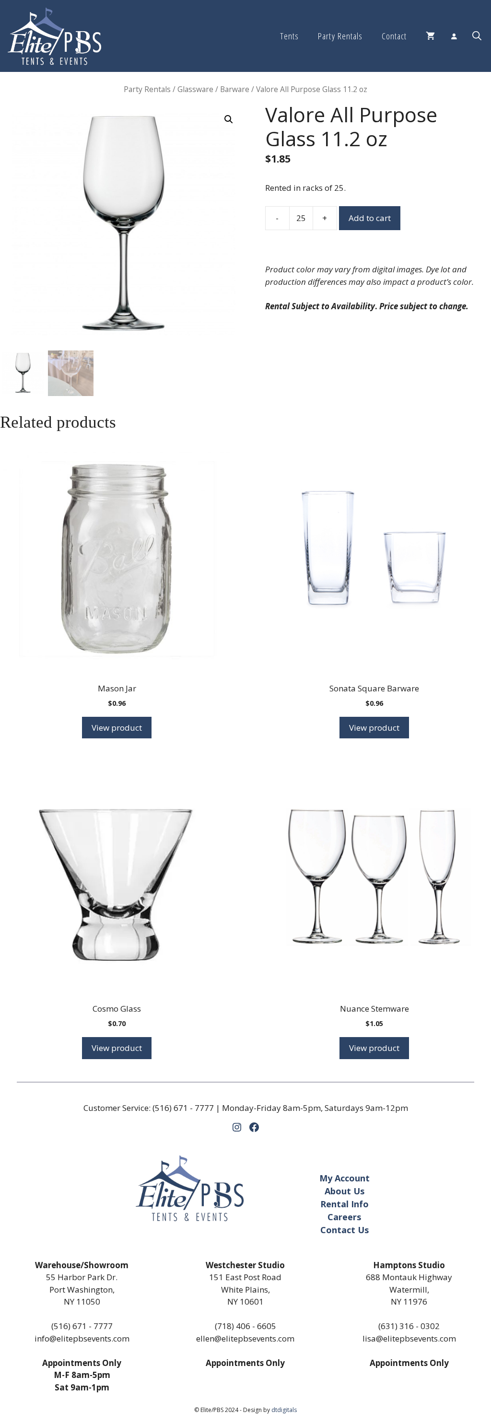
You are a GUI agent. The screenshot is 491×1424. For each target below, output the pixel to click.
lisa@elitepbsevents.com (409, 1338)
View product (117, 727)
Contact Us (344, 1230)
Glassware (195, 89)
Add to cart (370, 217)
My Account (344, 1178)
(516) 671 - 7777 (183, 1107)
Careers (344, 1217)
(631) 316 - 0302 (409, 1325)
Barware (234, 89)
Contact (394, 36)
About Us (344, 1191)
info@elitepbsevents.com (82, 1338)
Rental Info (344, 1204)
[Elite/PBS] (54, 36)
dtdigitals (284, 1410)
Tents (289, 36)
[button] (477, 36)
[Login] (453, 36)
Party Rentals (340, 36)
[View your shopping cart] (430, 36)
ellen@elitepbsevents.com (245, 1338)
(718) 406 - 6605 (245, 1325)
